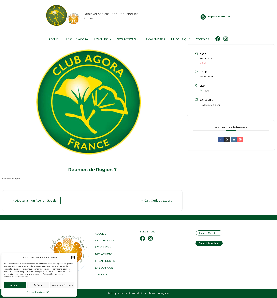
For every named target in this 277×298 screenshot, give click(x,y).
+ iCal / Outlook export (156, 200)
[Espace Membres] (203, 17)
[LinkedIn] (234, 139)
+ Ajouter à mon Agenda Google (34, 200)
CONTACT (202, 39)
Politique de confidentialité (38, 292)
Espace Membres (219, 16)
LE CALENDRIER (154, 39)
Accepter (15, 285)
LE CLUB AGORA (77, 39)
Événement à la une (211, 105)
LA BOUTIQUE (180, 39)
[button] (73, 257)
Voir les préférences (62, 285)
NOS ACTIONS (126, 39)
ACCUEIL (54, 39)
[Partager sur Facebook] (221, 139)
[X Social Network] (227, 139)
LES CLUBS (101, 39)
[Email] (240, 139)
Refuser (38, 285)
